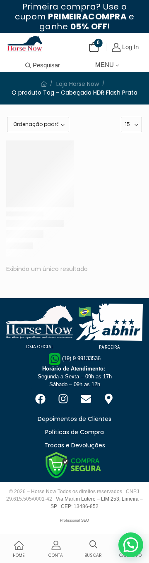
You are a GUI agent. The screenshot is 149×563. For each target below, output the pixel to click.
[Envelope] (86, 398)
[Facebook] (40, 398)
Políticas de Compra (74, 432)
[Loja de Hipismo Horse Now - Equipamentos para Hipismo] (24, 43)
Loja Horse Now (77, 84)
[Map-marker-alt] (109, 398)
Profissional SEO (74, 520)
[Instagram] (63, 398)
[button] (130, 544)
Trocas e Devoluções (74, 445)
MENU (104, 64)
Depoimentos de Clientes (74, 419)
